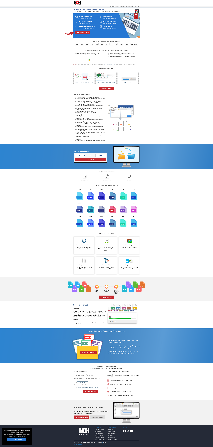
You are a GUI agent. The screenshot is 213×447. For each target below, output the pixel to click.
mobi (127, 44)
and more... (134, 44)
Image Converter (111, 431)
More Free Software (99, 439)
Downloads (116, 6)
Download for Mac (81, 382)
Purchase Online (97, 417)
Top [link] (75, 442)
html (111, 44)
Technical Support (99, 435)
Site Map (100, 442)
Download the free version (109, 64)
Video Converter (111, 433)
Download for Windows (82, 381)
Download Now (106, 88)
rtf (106, 44)
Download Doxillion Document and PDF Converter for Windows (107, 60)
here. (114, 377)
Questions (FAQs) (99, 433)
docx (76, 44)
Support (132, 6)
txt (116, 44)
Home (111, 6)
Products (137, 6)
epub (121, 44)
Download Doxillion (99, 429)
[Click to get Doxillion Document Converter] (120, 134)
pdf (87, 44)
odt (92, 44)
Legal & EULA (88, 442)
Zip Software (110, 435)
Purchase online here (88, 387)
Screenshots (122, 6)
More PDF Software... (112, 439)
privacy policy (22, 436)
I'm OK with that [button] (17, 439)
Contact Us (94, 442)
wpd (97, 44)
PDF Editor (110, 429)
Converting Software (99, 437)
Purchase (128, 6)
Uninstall (79, 442)
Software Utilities (111, 437)
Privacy (83, 442)
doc (82, 44)
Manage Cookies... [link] (17, 443)
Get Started (90, 159)
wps (102, 44)
